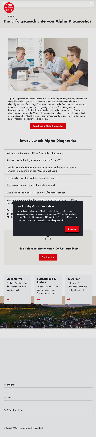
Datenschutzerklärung (42, 217)
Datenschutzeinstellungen (47, 220)
